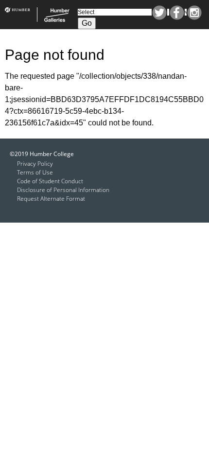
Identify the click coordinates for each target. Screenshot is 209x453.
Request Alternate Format (51, 198)
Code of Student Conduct (50, 181)
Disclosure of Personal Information (63, 190)
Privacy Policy (35, 163)
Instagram (194, 12)
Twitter (159, 12)
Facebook (177, 12)
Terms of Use (35, 172)
